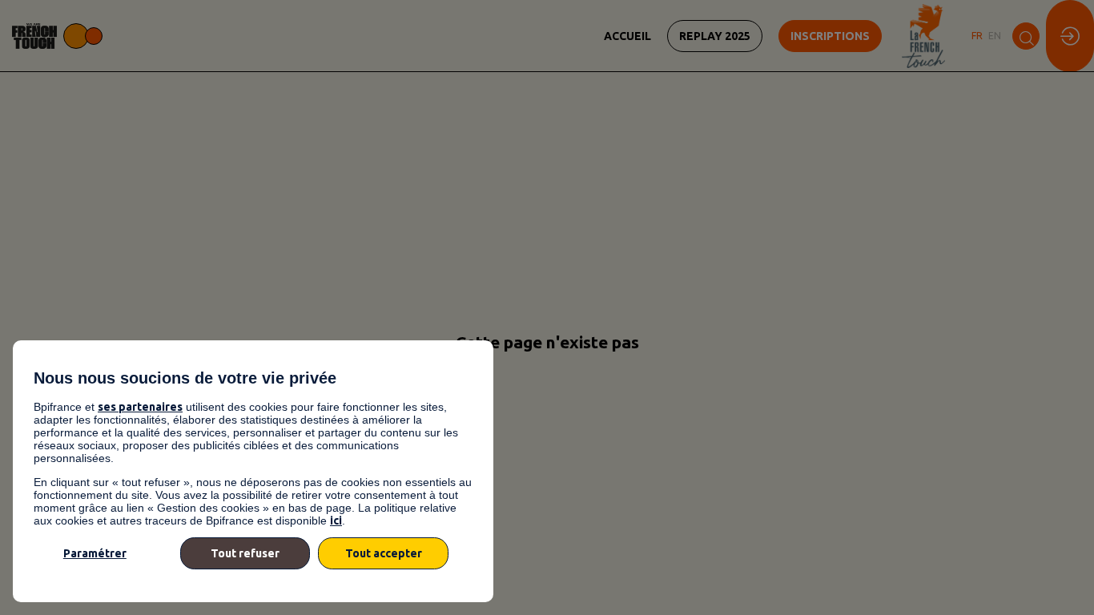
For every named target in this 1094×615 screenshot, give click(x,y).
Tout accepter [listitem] (383, 553)
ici (336, 520)
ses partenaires (140, 406)
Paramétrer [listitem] (95, 553)
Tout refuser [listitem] (245, 553)
